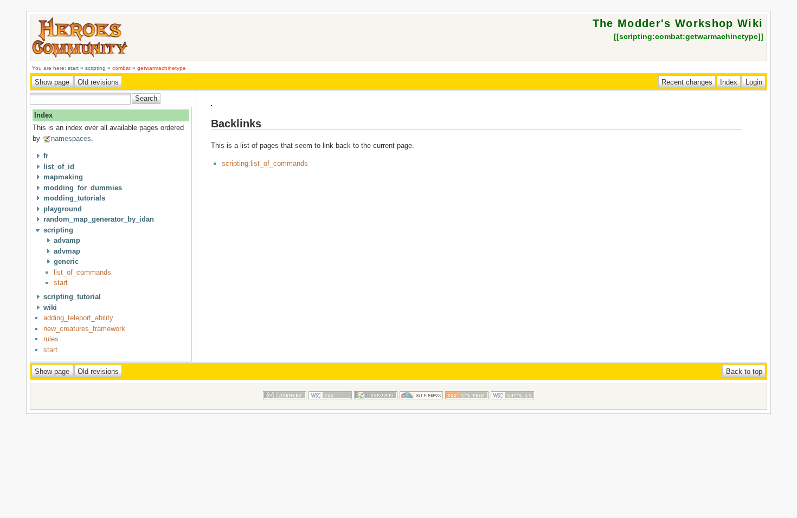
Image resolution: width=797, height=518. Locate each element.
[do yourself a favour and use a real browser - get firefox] (421, 404)
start (73, 68)
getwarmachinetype (161, 68)
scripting (95, 68)
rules (51, 339)
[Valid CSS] (330, 404)
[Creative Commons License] (284, 404)
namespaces (71, 138)
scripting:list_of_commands (265, 163)
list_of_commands (82, 272)
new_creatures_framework (84, 329)
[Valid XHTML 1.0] (512, 404)
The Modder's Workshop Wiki (678, 23)
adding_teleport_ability (78, 318)
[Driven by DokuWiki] (375, 404)
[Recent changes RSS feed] (467, 404)
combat (121, 68)
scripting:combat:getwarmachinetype (688, 36)
